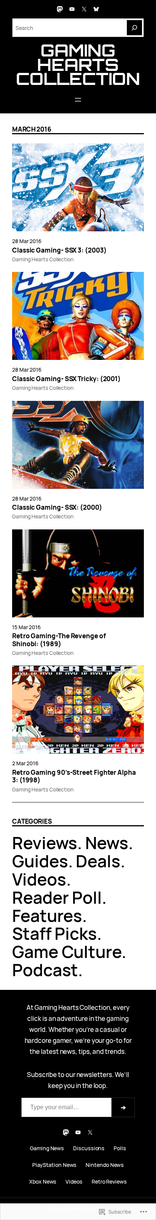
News (106, 842)
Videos (39, 879)
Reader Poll (57, 897)
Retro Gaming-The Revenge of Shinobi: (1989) (59, 640)
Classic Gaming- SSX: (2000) (57, 507)
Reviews (44, 842)
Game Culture (67, 951)
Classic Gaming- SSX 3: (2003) (59, 250)
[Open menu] (78, 99)
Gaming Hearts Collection (78, 64)
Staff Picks (54, 933)
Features (47, 915)
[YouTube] (72, 9)
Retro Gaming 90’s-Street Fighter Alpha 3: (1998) (74, 776)
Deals (98, 860)
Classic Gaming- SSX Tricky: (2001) (66, 379)
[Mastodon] (60, 9)
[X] (84, 9)
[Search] (134, 27)
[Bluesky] (96, 9)
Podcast (45, 969)
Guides (40, 860)
